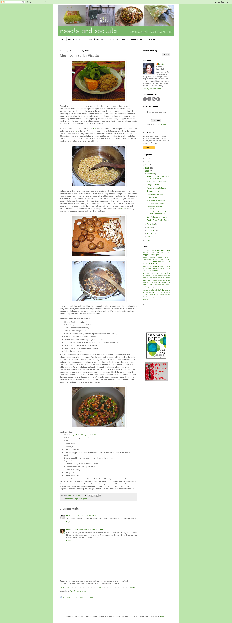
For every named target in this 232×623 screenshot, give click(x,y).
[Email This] (89, 495)
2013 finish (146, 250)
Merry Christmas (153, 185)
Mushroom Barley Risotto (156, 200)
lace (144, 275)
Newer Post (65, 587)
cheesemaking (147, 259)
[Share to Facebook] (97, 495)
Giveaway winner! (153, 191)
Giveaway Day (152, 197)
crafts (154, 262)
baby (158, 250)
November (151, 224)
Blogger (163, 616)
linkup (155, 275)
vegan (145, 297)
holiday (155, 271)
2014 (147, 159)
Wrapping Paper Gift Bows (156, 188)
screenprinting (151, 290)
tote (160, 294)
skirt (150, 292)
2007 (147, 240)
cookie (167, 259)
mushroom (69, 499)
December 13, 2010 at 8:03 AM (85, 515)
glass (168, 266)
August (150, 233)
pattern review (157, 280)
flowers (145, 266)
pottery (160, 282)
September (151, 230)
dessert (160, 262)
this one (123, 208)
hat (151, 271)
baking (148, 252)
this (94, 129)
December (151, 174)
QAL (168, 285)
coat (162, 259)
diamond (167, 262)
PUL (163, 284)
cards (160, 257)
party (150, 280)
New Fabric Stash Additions (157, 182)
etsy (156, 264)
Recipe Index (113, 39)
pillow (144, 282)
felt (164, 264)
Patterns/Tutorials (75, 39)
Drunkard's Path (149, 264)
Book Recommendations (132, 39)
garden (154, 266)
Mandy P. (69, 515)
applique (153, 250)
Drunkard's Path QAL (95, 39)
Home (62, 39)
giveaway (161, 266)
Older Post (133, 587)
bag (144, 252)
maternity (161, 275)
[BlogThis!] (92, 495)
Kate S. (161, 64)
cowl (149, 262)
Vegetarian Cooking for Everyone (83, 435)
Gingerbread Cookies (155, 194)
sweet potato (154, 294)
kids (144, 273)
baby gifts (165, 250)
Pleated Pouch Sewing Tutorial (158, 220)
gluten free (147, 268)
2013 (147, 162)
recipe (76, 499)
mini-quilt (167, 275)
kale (168, 271)
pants (168, 277)
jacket (165, 271)
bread (145, 257)
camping (152, 257)
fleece (168, 264)
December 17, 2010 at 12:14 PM (91, 529)
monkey (145, 277)
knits (161, 273)
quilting (146, 287)
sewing (160, 289)
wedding (151, 297)
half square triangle (163, 268)
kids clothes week (153, 273)
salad (164, 287)
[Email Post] (85, 495)
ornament (161, 277)
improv (160, 271)
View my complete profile (152, 89)
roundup (159, 287)
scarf (144, 290)
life (152, 275)
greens (154, 268)
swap (168, 292)
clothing (156, 259)
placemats (154, 282)
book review (165, 255)
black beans (165, 252)
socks (154, 292)
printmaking (157, 284)
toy (163, 294)
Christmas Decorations (155, 204)
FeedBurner (161, 125)
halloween (146, 271)
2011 (147, 168)
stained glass (161, 292)
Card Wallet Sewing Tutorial (157, 217)
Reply (68, 522)
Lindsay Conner (72, 529)
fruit (150, 266)
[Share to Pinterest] (99, 495)
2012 (147, 165)
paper (145, 280)
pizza (148, 282)
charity (167, 257)
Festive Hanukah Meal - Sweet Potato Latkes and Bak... (158, 213)
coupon (145, 262)
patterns (166, 280)
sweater (146, 295)
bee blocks (156, 252)
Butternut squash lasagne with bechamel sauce (158, 177)
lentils (148, 275)
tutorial (167, 294)
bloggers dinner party (151, 255)
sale (168, 287)
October (150, 227)
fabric (161, 264)
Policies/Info (150, 39)
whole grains (83, 499)
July (149, 237)
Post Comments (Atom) (78, 591)
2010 (147, 171)
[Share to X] (94, 495)
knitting (167, 273)
